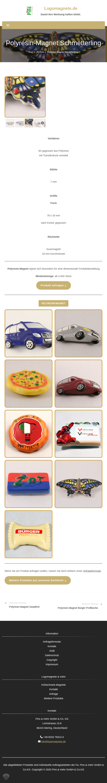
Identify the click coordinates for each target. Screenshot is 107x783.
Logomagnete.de (60, 8)
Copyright (52, 659)
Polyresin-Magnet (53, 303)
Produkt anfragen (52, 285)
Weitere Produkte (53, 698)
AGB (52, 650)
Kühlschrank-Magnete (53, 684)
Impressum (52, 664)
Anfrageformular (92, 571)
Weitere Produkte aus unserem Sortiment (36, 580)
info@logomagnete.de (53, 741)
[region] (53, 102)
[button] (10, 123)
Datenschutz (52, 655)
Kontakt (52, 646)
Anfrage (53, 694)
